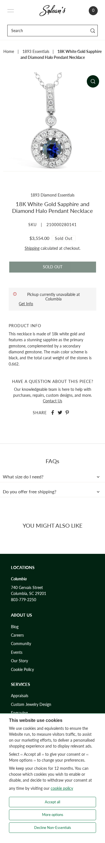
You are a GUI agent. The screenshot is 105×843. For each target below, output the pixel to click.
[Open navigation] (10, 10)
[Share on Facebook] (52, 412)
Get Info (26, 303)
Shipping (32, 248)
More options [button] (52, 814)
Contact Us (52, 401)
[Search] (92, 30)
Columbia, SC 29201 (28, 593)
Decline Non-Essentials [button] (52, 827)
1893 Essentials (35, 51)
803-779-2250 (23, 599)
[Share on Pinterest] (67, 412)
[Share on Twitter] (60, 412)
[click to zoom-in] (93, 81)
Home (8, 51)
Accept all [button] (52, 802)
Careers (17, 635)
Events (16, 652)
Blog (14, 627)
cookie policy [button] (62, 788)
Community (21, 643)
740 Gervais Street (27, 587)
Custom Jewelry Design (31, 704)
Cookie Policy (22, 669)
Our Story (19, 661)
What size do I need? (23, 476)
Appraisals (19, 695)
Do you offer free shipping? (29, 491)
